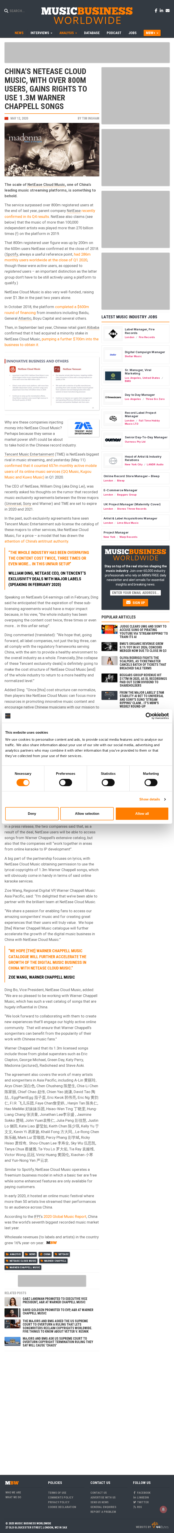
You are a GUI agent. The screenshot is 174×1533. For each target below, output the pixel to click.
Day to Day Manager (140, 394)
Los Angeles (133, 377)
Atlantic (24, 318)
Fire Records (147, 337)
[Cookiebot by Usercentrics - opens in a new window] (149, 716)
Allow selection (87, 813)
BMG (128, 381)
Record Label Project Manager (140, 414)
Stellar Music (133, 356)
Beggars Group (127, 494)
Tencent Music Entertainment (29, 454)
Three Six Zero (155, 399)
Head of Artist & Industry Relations (143, 458)
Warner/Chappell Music (25, 1267)
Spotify (12, 254)
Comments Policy (60, 1497)
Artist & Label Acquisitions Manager (130, 518)
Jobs (132, 33)
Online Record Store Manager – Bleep (132, 476)
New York (110, 536)
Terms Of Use (57, 1492)
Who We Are (13, 1492)
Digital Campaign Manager (145, 352)
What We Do (13, 1497)
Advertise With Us (103, 1497)
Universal (13, 503)
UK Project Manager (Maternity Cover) (132, 504)
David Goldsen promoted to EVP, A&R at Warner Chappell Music (58, 1311)
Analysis (15, 1254)
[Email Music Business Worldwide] (168, 10)
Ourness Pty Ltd (135, 441)
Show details (149, 799)
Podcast (114, 33)
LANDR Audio (155, 464)
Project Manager (116, 532)
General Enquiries (103, 1507)
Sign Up (138, 603)
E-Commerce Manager (121, 490)
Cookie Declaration (62, 1507)
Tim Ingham (90, 118)
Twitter (142, 1502)
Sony (27, 503)
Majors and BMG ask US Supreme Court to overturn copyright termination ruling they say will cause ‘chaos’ (58, 1342)
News (19, 33)
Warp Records (128, 536)
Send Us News (99, 1502)
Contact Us (98, 1492)
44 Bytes (160, 1525)
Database (92, 33)
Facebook (143, 1492)
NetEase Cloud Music (46, 184)
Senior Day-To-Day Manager (146, 437)
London (129, 337)
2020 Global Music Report (65, 1216)
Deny (32, 813)
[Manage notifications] (163, 1509)
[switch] (65, 782)
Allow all (142, 813)
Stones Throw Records (132, 508)
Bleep (121, 480)
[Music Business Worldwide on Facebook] (157, 10)
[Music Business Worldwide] (87, 15)
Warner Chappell (55, 1260)
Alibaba (93, 327)
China (47, 1254)
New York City (134, 464)
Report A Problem (103, 1511)
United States (151, 377)
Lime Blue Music (128, 522)
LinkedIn (142, 1497)
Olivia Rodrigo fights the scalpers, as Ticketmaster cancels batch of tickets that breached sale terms (143, 663)
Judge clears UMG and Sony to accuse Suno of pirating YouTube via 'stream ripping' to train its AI (144, 632)
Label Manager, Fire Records (140, 331)
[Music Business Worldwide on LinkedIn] (162, 10)
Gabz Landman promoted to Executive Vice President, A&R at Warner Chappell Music (55, 1300)
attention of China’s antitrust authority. (37, 541)
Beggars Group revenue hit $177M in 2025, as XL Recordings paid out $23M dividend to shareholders (143, 680)
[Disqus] (52, 1410)
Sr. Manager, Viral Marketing (138, 371)
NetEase (74, 210)
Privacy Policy (58, 1502)
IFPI (37, 1216)
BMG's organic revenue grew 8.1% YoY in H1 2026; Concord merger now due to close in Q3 (143, 647)
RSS (139, 1507)
